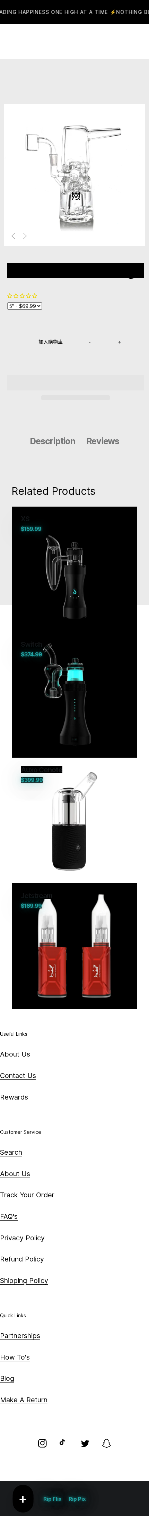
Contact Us (18, 1075)
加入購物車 (50, 342)
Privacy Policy (22, 1238)
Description (52, 441)
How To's (15, 1357)
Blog (7, 1378)
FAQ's (9, 1216)
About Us (15, 1054)
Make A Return (23, 1400)
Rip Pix (77, 1498)
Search (11, 1152)
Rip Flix (52, 1498)
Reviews (102, 441)
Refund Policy (22, 1259)
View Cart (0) (89, 41)
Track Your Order (27, 1195)
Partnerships (20, 1336)
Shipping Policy (24, 1280)
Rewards (14, 1097)
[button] (22, 296)
